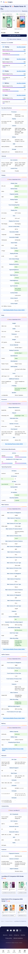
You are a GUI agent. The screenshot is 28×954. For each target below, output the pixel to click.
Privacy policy (8, 938)
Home (2, 921)
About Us (5, 935)
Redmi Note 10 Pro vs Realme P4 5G (9, 915)
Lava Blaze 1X (4, 29)
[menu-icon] (2, 2)
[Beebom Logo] (8, 2)
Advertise (23, 935)
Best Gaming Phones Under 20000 (14, 443)
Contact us (16, 935)
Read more (24, 11)
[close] (13, 16)
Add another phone (14, 35)
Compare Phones (9, 921)
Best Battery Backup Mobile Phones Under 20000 (12, 749)
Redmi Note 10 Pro (19, 28)
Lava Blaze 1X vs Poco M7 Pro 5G (9, 892)
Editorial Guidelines (18, 938)
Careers (10, 935)
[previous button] (3, 887)
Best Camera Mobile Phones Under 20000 (14, 649)
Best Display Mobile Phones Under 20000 (14, 310)
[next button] (24, 887)
